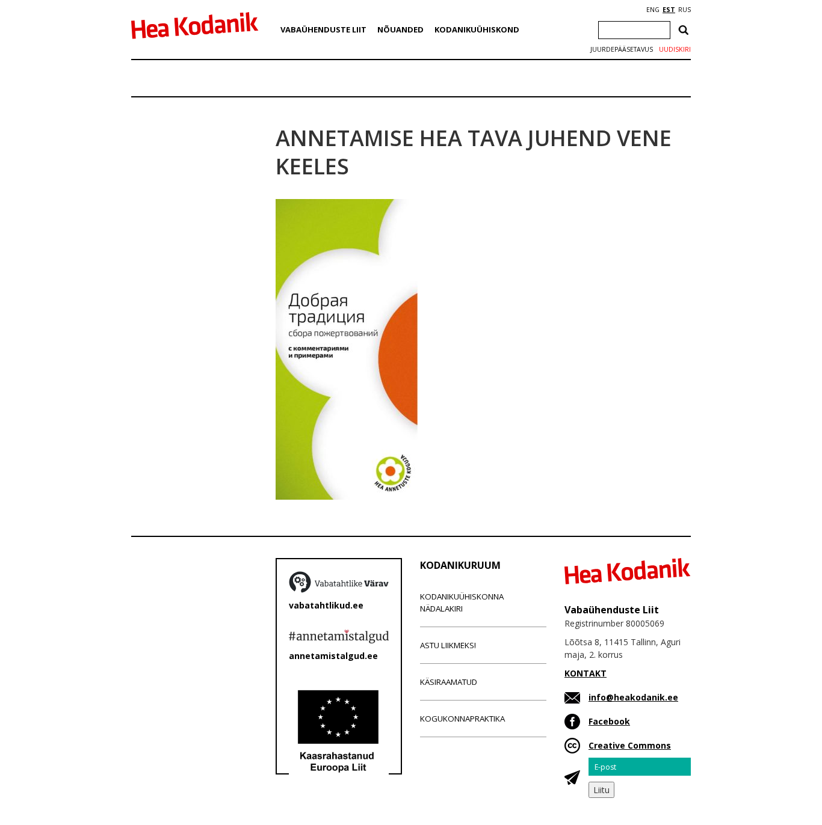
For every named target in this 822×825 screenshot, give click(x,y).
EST (669, 9)
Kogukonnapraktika (462, 718)
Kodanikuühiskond (476, 29)
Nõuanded (400, 29)
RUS (684, 9)
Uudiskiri (675, 49)
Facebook (609, 721)
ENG (653, 9)
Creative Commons (630, 745)
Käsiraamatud (448, 681)
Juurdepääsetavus (621, 49)
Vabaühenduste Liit (323, 29)
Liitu (601, 790)
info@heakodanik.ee (633, 697)
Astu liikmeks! (448, 645)
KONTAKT (585, 673)
